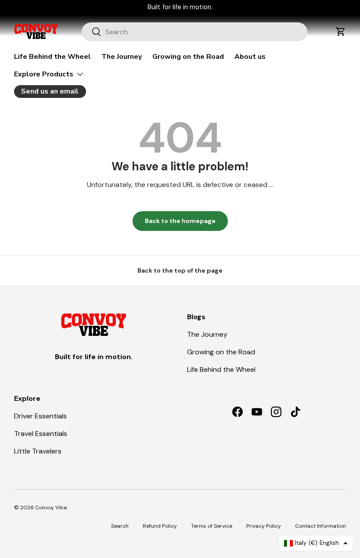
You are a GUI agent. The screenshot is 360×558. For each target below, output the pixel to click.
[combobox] (195, 31)
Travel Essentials (40, 433)
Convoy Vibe (51, 507)
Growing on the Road (188, 56)
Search (120, 525)
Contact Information (320, 525)
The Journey (121, 56)
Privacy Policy (263, 525)
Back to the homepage (180, 221)
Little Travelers (37, 451)
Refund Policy (160, 525)
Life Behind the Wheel (52, 56)
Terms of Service (211, 525)
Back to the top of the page (180, 270)
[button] (340, 31)
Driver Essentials (40, 416)
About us (250, 56)
